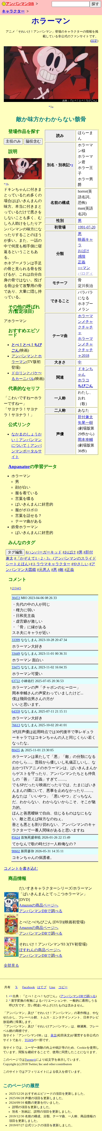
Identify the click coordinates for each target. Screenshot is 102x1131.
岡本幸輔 (85, 440)
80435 (16, 750)
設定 (94, 40)
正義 (81, 262)
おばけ (83, 251)
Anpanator (19, 466)
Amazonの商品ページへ (38, 905)
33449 (16, 653)
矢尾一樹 (85, 423)
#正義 (69, 570)
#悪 (54, 570)
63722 (16, 681)
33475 (16, 667)
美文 (54, 1035)
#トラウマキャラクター (50, 564)
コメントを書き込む (21, 868)
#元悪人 (43, 570)
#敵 (61, 570)
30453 (16, 598)
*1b (6, 184)
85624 (16, 837)
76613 (16, 725)
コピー (63, 987)
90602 (16, 851)
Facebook (28, 987)
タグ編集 (15, 552)
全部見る (11, 965)
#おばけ (69, 552)
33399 (16, 640)
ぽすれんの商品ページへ (40, 950)
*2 (71, 165)
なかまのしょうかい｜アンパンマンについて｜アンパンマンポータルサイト (26, 445)
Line (52, 987)
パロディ (85, 273)
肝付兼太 (85, 417)
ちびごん (85, 386)
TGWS (29, 1040)
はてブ (41, 987)
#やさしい (79, 564)
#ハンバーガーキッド (44, 552)
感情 (81, 256)
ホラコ (83, 380)
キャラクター (13, 11)
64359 (16, 711)
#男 (80, 552)
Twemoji (30, 1059)
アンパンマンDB (20, 4)
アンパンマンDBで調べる (40, 911)
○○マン (84, 268)
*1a (51, 107)
